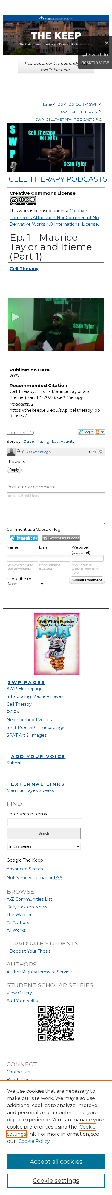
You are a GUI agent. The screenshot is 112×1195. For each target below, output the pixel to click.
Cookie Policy (34, 1141)
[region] (56, 1137)
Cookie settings (56, 1180)
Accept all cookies (56, 1161)
